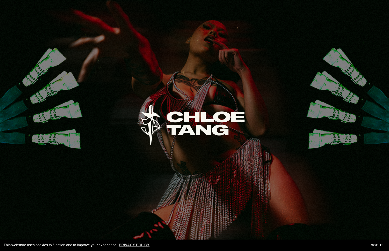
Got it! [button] (377, 245)
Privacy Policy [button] (134, 245)
